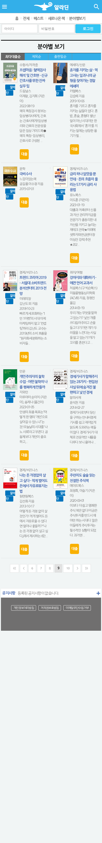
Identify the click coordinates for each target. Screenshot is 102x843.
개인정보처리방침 (24, 607)
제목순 (36, 56)
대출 (24, 154)
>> (86, 568)
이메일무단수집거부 (77, 607)
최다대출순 (13, 56)
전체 (26, 18)
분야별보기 (77, 18)
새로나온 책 (56, 18)
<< (14, 568)
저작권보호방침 (50, 607)
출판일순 (60, 56)
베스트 (38, 18)
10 (67, 568)
